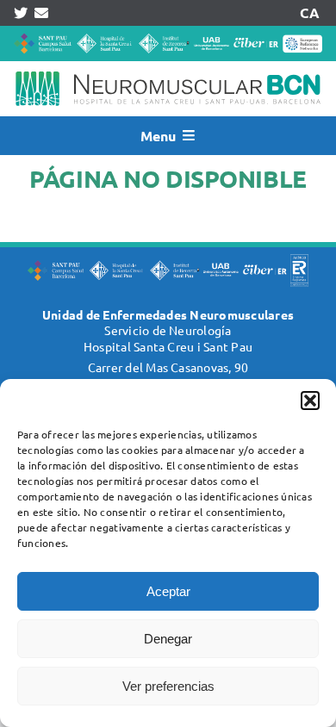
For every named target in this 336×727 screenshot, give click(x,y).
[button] (310, 400)
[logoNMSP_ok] (168, 68)
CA (309, 12)
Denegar (168, 638)
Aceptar (168, 591)
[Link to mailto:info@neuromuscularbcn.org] (41, 13)
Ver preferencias (168, 686)
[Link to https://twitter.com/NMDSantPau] (21, 13)
